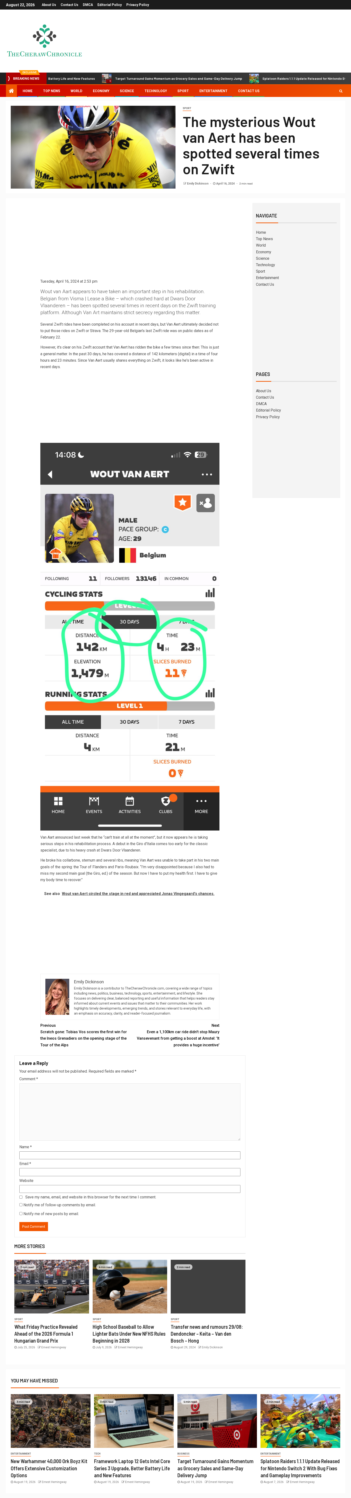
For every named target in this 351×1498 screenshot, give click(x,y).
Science (127, 91)
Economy (101, 91)
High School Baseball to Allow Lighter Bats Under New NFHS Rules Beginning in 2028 (129, 1333)
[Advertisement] (129, 242)
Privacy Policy (137, 5)
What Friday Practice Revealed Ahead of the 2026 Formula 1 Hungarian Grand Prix (46, 1333)
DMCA (88, 5)
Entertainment (213, 91)
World (76, 91)
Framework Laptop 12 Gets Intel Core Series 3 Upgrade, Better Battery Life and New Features (132, 1468)
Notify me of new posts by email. (51, 1214)
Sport (183, 91)
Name (25, 1147)
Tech (97, 1453)
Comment (28, 1079)
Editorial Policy (109, 5)
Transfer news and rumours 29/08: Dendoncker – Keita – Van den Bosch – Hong (207, 1333)
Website (26, 1180)
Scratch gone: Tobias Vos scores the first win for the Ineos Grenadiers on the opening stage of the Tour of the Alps (83, 1035)
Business (183, 1453)
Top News (51, 91)
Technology (155, 91)
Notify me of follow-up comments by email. (59, 1205)
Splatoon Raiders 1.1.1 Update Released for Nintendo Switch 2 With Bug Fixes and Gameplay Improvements (300, 1468)
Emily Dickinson (198, 183)
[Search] (341, 90)
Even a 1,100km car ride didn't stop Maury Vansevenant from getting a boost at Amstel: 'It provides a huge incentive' (178, 1035)
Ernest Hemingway (53, 1347)
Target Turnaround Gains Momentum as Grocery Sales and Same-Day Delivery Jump (134, 78)
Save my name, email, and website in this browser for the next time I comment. (90, 1197)
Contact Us (69, 5)
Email (25, 1163)
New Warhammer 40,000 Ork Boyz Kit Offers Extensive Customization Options (49, 1468)
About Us (49, 5)
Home (27, 91)
